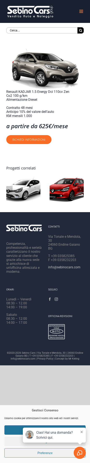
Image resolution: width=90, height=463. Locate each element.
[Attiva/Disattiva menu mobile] (81, 11)
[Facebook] (49, 299)
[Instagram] (56, 299)
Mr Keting (73, 358)
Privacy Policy (45, 358)
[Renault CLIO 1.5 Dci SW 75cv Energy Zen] (67, 189)
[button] (9, 189)
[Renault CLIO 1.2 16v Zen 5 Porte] (23, 189)
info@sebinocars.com (64, 267)
